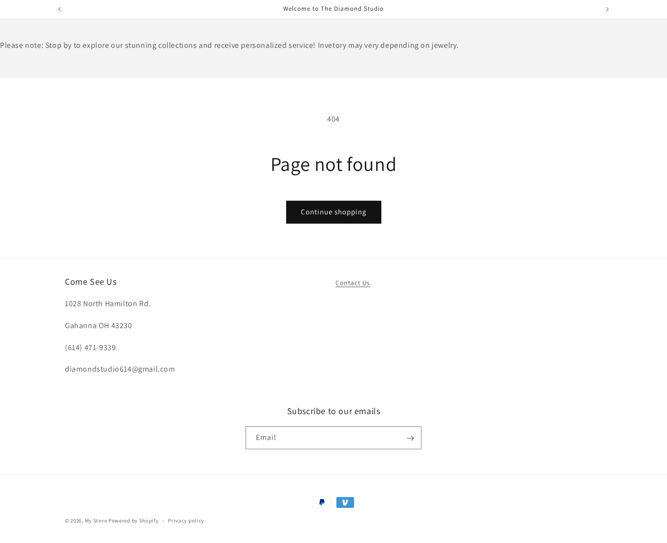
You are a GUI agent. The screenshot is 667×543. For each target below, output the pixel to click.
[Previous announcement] (59, 9)
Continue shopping (334, 211)
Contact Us (352, 282)
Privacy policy (186, 520)
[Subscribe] (410, 438)
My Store (96, 520)
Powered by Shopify (133, 520)
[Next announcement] (607, 9)
